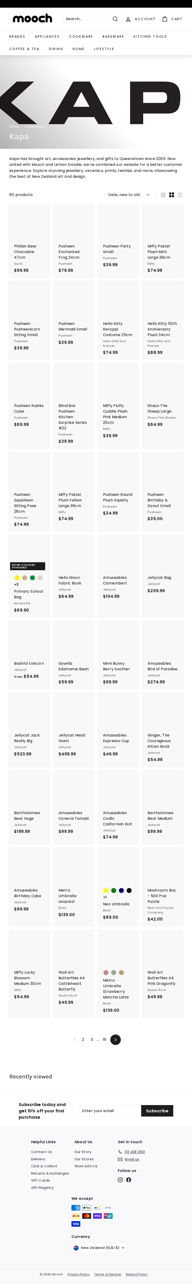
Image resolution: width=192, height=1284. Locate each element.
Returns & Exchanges (50, 1173)
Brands (17, 36)
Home (79, 49)
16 (105, 1039)
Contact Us (41, 1151)
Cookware (81, 36)
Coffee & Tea (24, 49)
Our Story (83, 1151)
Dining (56, 49)
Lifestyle (104, 49)
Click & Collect (44, 1166)
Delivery (38, 1159)
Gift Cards (40, 1180)
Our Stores (84, 1159)
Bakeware (113, 36)
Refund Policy (137, 1274)
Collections (34, 126)
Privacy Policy (79, 1274)
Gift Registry (42, 1187)
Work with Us (86, 1166)
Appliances (47, 36)
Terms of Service (107, 1274)
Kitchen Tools (150, 36)
